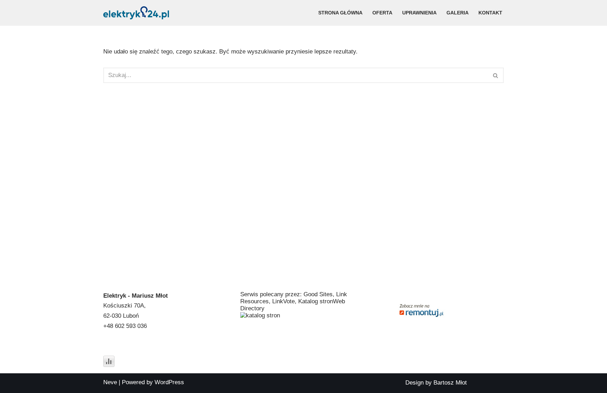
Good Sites (318, 294)
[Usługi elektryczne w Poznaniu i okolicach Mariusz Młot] (136, 12)
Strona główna (340, 12)
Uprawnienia (419, 12)
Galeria (457, 12)
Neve (110, 382)
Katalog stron (315, 301)
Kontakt (490, 12)
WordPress (169, 382)
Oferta (382, 12)
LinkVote (283, 301)
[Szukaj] (496, 75)
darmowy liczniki (125, 350)
